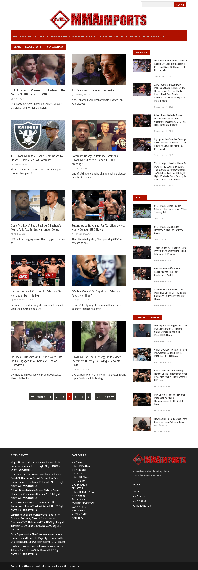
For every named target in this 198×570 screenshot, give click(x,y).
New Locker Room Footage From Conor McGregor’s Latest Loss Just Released (170, 422)
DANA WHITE (79, 507)
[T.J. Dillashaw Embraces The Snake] (99, 69)
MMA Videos (157, 36)
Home (15, 36)
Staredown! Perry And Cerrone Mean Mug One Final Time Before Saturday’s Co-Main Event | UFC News (170, 294)
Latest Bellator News (83, 492)
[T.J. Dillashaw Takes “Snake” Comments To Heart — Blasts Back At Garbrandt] (38, 135)
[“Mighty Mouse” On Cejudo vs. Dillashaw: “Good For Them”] (99, 270)
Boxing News (79, 499)
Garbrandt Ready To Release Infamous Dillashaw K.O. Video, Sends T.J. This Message (95, 160)
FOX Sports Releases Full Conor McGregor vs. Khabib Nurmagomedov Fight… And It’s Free (169, 399)
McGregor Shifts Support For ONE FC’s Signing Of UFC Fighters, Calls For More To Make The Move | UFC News (170, 330)
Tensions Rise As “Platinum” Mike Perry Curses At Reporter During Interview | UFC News (170, 251)
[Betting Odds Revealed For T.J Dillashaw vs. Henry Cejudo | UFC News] (99, 204)
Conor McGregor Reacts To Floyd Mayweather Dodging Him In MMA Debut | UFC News (170, 353)
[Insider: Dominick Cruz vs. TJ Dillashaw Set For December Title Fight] (38, 270)
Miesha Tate (105, 36)
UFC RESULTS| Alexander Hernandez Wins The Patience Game (168, 230)
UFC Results (78, 481)
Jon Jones (91, 36)
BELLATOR (77, 488)
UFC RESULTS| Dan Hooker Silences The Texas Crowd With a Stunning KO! (170, 209)
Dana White (77, 36)
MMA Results (79, 469)
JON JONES (78, 510)
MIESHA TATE (79, 514)
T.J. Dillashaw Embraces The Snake (93, 90)
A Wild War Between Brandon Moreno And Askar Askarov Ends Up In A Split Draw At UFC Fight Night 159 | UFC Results (37, 550)
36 (98, 396)
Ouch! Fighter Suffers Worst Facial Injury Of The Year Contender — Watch (167, 272)
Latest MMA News (81, 466)
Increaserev (73, 566)
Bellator (131, 36)
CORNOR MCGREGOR (83, 503)
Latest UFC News (81, 477)
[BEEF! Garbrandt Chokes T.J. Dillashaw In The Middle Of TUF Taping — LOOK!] (38, 69)
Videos (145, 36)
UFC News (40, 36)
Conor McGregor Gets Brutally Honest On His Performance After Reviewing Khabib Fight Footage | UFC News (170, 375)
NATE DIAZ (78, 518)
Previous (39, 396)
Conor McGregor (60, 36)
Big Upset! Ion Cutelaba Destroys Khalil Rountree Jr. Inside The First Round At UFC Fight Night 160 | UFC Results (170, 144)
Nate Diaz (119, 36)
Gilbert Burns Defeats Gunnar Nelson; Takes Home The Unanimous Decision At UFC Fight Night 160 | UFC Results (170, 120)
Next (108, 396)
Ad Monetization (142, 505)
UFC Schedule (80, 484)
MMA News (25, 36)
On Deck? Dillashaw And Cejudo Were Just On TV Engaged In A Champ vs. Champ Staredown (36, 361)
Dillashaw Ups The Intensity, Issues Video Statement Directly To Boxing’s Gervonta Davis (96, 361)
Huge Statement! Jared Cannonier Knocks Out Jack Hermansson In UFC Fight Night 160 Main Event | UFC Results (170, 65)
